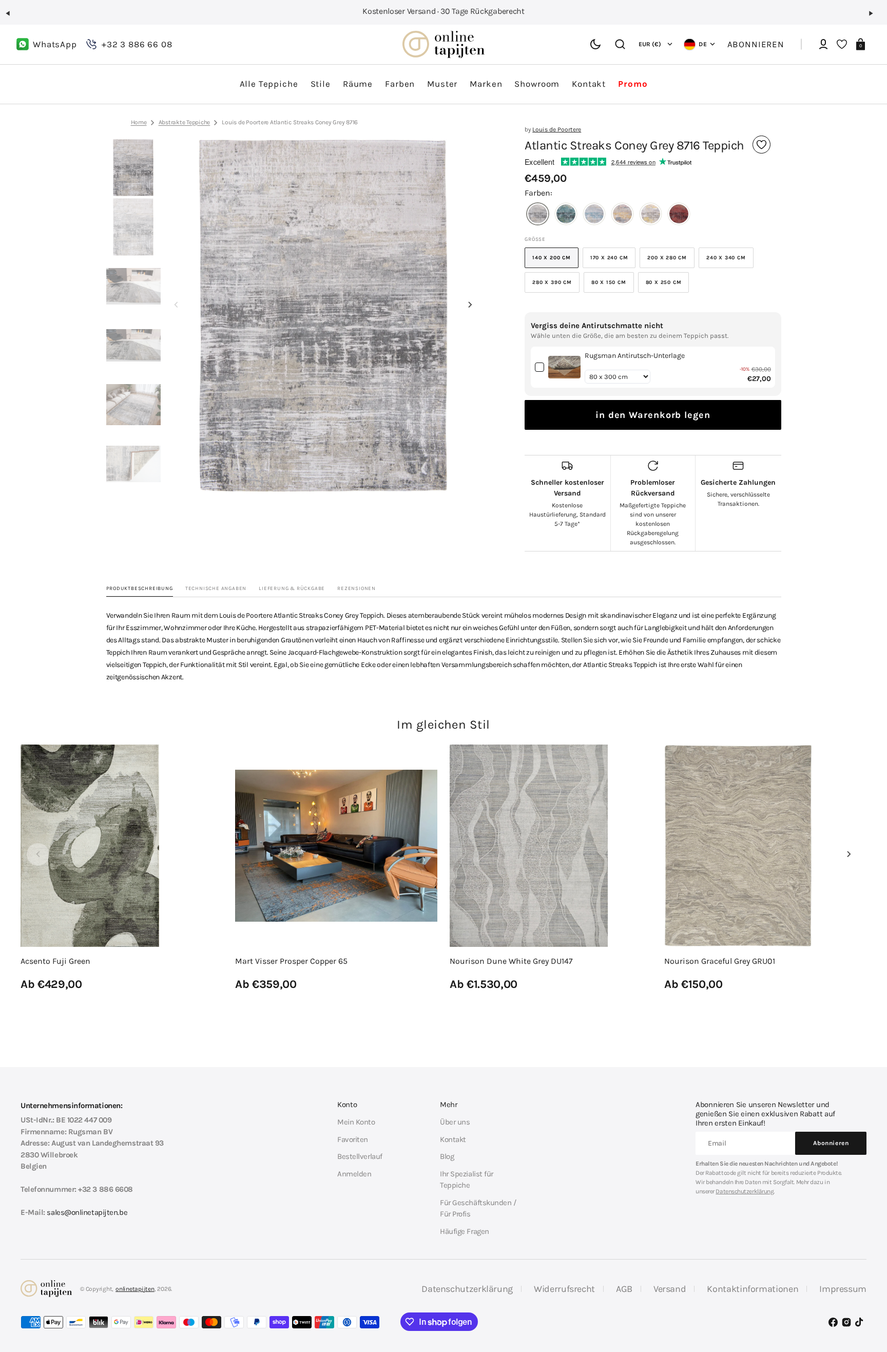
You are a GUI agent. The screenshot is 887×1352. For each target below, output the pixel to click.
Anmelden (354, 1173)
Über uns (455, 1122)
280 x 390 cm (556, 286)
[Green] (566, 215)
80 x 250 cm (667, 286)
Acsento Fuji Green (55, 961)
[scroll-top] (865, 1294)
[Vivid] (622, 215)
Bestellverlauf (359, 1156)
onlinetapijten (135, 1288)
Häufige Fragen (464, 1231)
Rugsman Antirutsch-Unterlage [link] (635, 355)
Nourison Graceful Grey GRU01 (719, 961)
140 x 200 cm (555, 261)
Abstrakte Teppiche (184, 122)
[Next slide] (470, 304)
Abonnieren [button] (756, 44)
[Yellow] (651, 215)
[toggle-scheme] (595, 44)
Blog (447, 1156)
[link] (564, 367)
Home (139, 122)
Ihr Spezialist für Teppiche (466, 1179)
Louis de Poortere (556, 129)
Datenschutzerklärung (745, 1191)
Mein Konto (356, 1122)
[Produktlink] (122, 869)
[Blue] (594, 215)
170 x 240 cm (613, 261)
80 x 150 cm (612, 286)
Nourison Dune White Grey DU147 (511, 961)
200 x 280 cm (671, 261)
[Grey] (538, 215)
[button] (12, 17)
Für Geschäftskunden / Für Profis (478, 1208)
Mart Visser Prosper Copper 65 (291, 961)
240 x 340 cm (730, 261)
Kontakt (453, 1139)
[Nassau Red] (679, 215)
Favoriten (352, 1139)
